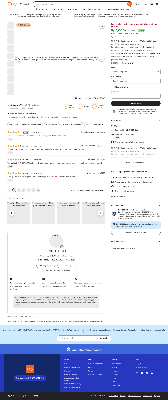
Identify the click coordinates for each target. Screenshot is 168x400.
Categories (26, 4)
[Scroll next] (91, 124)
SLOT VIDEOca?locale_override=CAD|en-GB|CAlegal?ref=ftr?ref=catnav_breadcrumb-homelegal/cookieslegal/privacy (40, 15)
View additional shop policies (135, 232)
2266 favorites (29, 316)
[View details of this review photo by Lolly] (18, 213)
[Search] (129, 4)
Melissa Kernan (89, 132)
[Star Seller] (123, 63)
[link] (9, 190)
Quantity (114, 91)
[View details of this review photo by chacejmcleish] (43, 213)
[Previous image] (19, 58)
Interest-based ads (134, 396)
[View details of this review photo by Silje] (68, 213)
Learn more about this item (135, 162)
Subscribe (104, 338)
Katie (93, 159)
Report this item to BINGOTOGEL (91, 98)
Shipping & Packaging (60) (31, 124)
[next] (100, 213)
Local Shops (147, 396)
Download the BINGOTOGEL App (30, 378)
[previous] (11, 213)
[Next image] (101, 58)
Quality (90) (13, 124)
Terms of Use (113, 396)
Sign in (138, 4)
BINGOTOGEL (13, 14)
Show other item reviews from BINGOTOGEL (87, 190)
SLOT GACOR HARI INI (91, 9)
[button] (62, 247)
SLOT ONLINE (73, 9)
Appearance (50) (52, 124)
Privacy (122, 396)
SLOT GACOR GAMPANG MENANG (117, 9)
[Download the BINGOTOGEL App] (30, 369)
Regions (157, 396)
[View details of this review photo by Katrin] (93, 213)
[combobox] (80, 4)
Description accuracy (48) (72, 124)
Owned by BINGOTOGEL (50, 256)
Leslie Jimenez (89, 146)
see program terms (131, 218)
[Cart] (157, 4)
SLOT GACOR (57, 9)
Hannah (92, 173)
